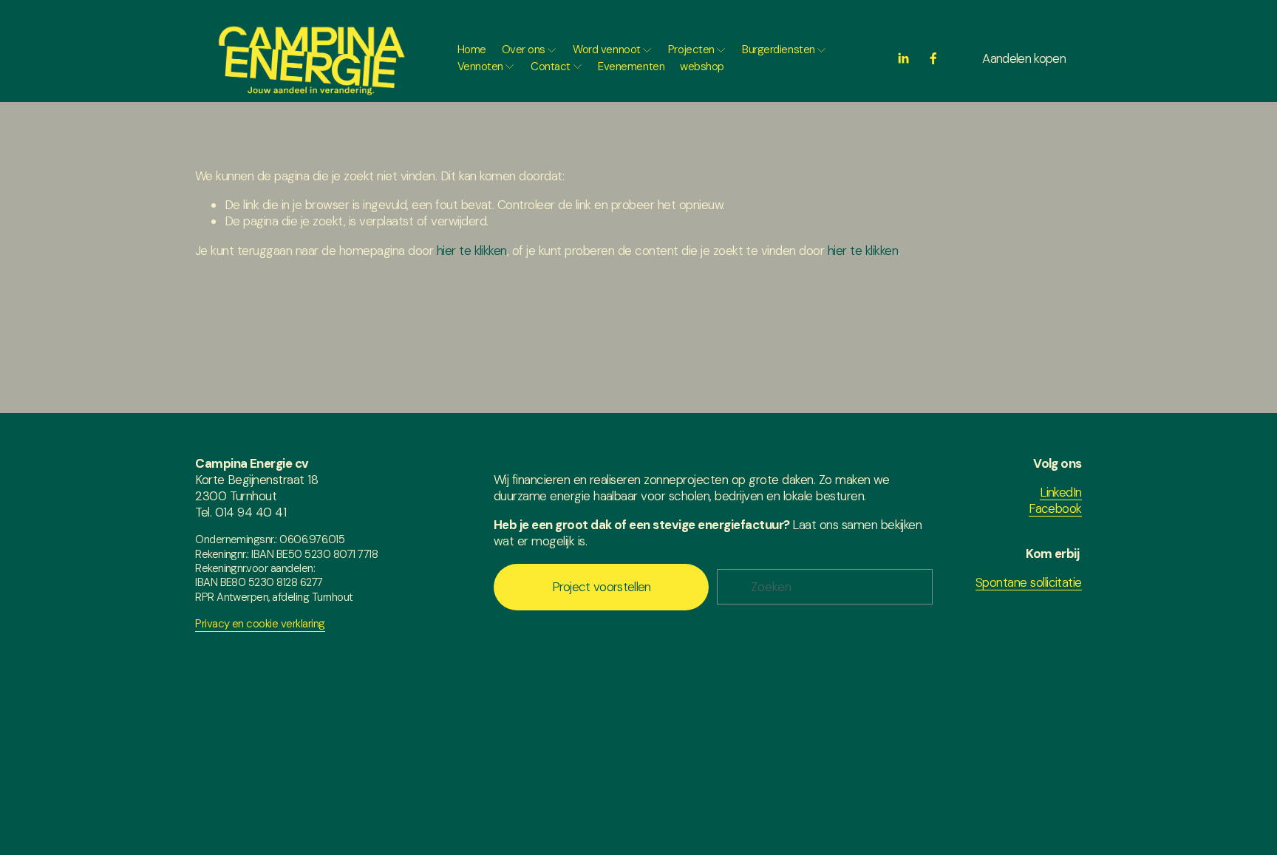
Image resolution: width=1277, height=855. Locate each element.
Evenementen (631, 66)
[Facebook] (933, 58)
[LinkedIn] (903, 58)
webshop (702, 66)
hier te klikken (472, 250)
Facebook (1055, 508)
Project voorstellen (601, 587)
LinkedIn (1061, 492)
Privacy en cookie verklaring (260, 624)
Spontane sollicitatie (1028, 582)
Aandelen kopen (1023, 58)
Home (471, 49)
